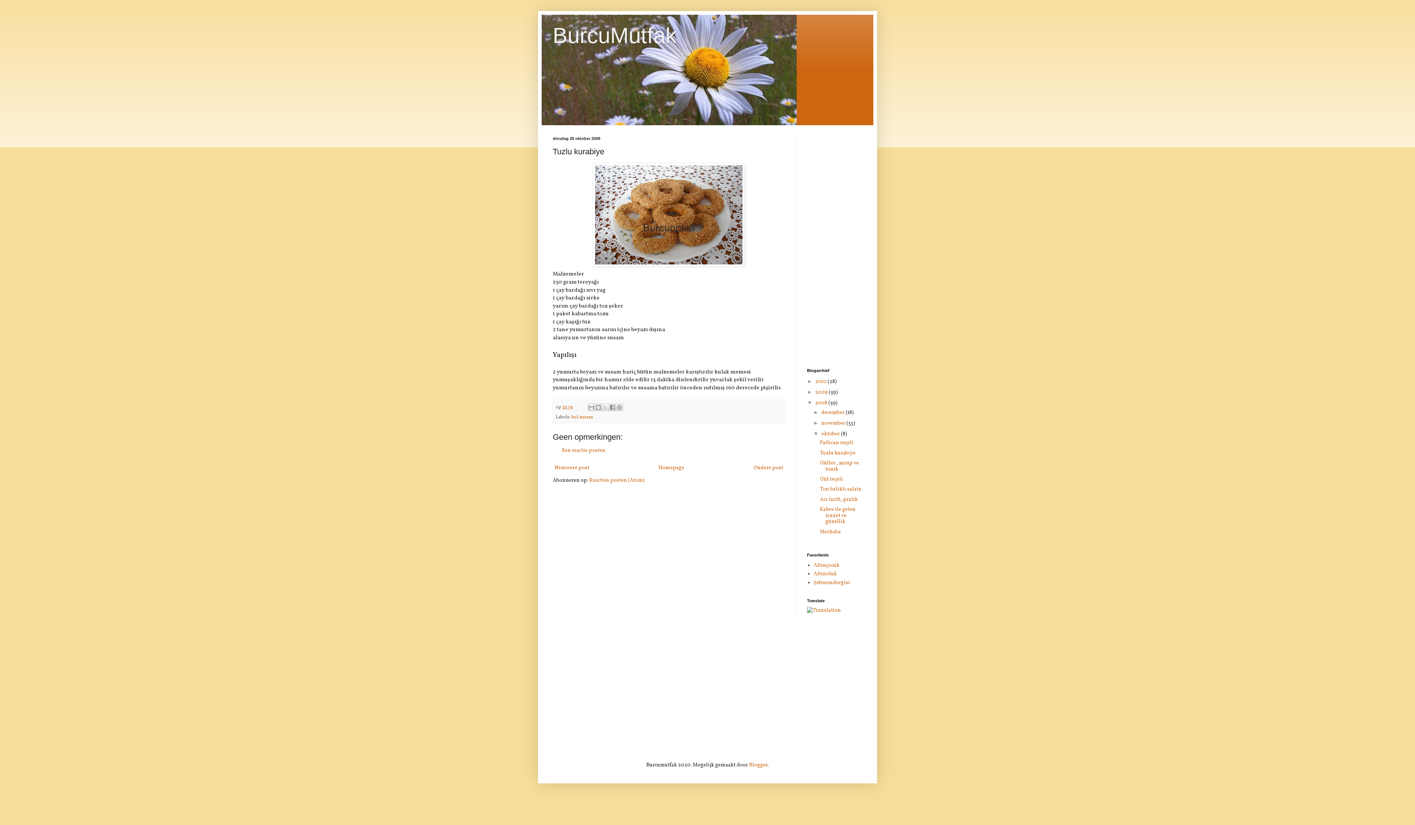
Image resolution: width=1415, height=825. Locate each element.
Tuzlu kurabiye (838, 453)
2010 (821, 381)
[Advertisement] (834, 246)
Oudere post (768, 467)
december (833, 412)
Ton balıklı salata (840, 489)
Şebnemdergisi (832, 582)
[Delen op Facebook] (612, 407)
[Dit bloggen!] (598, 407)
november (833, 423)
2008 (821, 403)
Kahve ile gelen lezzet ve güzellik (838, 516)
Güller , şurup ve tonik (839, 466)
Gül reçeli (831, 479)
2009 (822, 392)
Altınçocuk (826, 565)
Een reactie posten (583, 450)
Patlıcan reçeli (836, 442)
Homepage (671, 467)
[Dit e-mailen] (591, 407)
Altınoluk (825, 574)
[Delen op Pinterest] (619, 407)
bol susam (582, 417)
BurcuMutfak (615, 35)
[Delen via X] (605, 407)
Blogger (758, 765)
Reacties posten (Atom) (617, 480)
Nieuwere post (572, 467)
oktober (831, 434)
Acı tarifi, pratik (839, 499)
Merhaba (830, 532)
